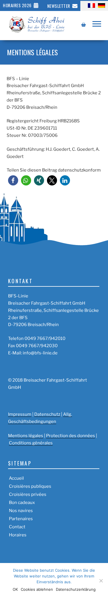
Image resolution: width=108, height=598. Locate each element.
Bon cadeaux (22, 502)
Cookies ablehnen (37, 589)
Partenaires (21, 518)
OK (15, 589)
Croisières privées (27, 494)
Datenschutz (47, 414)
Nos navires (21, 510)
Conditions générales (31, 443)
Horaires (17, 535)
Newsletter (58, 6)
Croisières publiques (30, 486)
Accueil (16, 478)
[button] (13, 180)
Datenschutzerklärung (76, 589)
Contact (17, 526)
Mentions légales (25, 435)
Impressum (19, 414)
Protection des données (70, 435)
